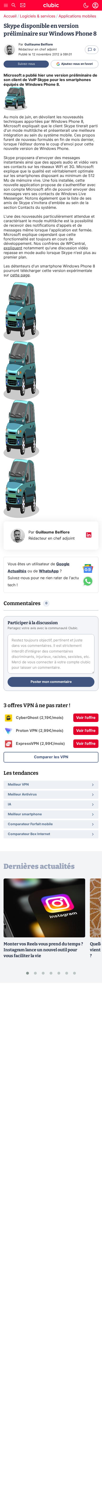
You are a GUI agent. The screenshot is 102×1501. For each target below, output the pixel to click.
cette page (20, 275)
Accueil (10, 16)
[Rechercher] (13, 5)
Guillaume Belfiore (38, 44)
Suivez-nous (26, 63)
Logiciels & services (37, 16)
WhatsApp (49, 571)
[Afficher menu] (6, 5)
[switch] (86, 5)
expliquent (13, 248)
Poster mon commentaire (51, 682)
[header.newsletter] (23, 5)
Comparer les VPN (51, 757)
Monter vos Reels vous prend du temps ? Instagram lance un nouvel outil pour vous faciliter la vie (43, 949)
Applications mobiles (77, 16)
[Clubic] (51, 6)
